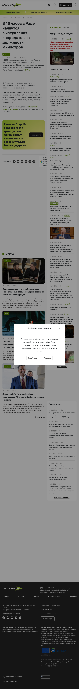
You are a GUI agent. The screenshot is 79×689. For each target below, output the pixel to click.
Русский (47, 358)
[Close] (60, 328)
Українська (32, 358)
